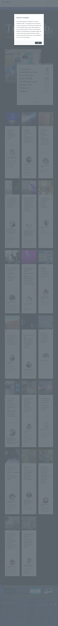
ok (38, 42)
